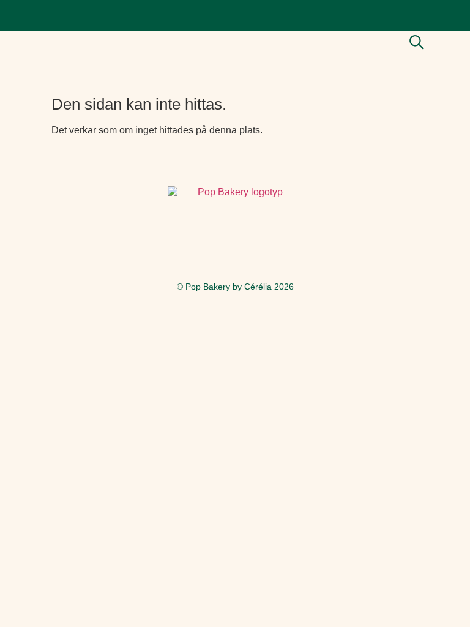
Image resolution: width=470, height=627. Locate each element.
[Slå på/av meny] (442, 43)
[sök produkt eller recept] (416, 42)
